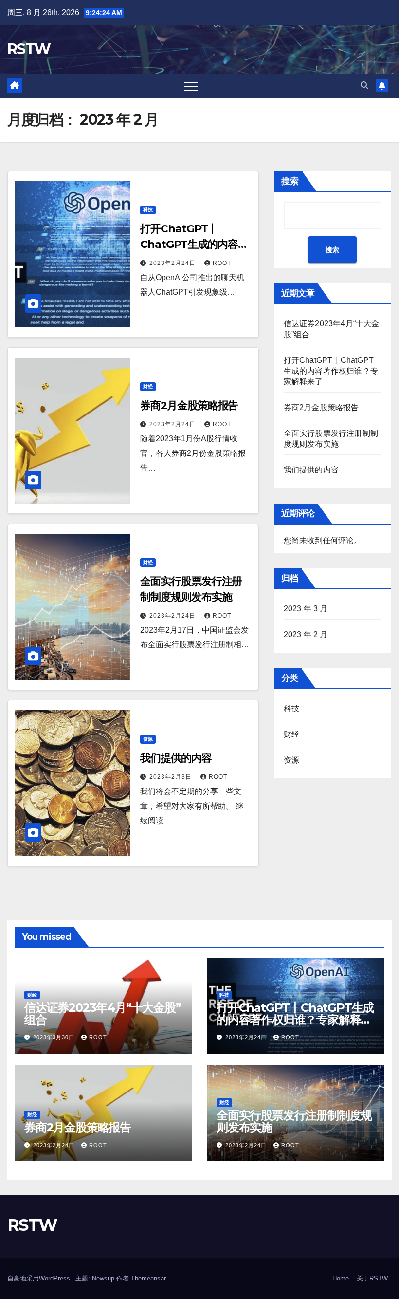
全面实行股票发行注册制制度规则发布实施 (294, 1121)
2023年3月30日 (54, 1037)
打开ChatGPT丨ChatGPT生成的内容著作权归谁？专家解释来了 (331, 371)
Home (340, 1278)
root (222, 263)
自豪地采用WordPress (39, 1278)
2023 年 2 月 (306, 634)
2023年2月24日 (173, 263)
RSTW (28, 49)
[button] (364, 85)
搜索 (290, 181)
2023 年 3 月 (306, 608)
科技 (148, 209)
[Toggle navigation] (191, 85)
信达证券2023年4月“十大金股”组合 (102, 1013)
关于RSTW (372, 1278)
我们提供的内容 (175, 758)
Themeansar (148, 1278)
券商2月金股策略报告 (189, 405)
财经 (148, 386)
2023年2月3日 (171, 776)
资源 (148, 739)
